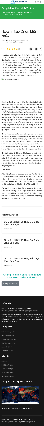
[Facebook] (35, 2)
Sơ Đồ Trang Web (7, 372)
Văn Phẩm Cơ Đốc (7, 351)
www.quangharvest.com (9, 311)
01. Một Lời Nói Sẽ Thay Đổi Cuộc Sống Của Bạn (21, 223)
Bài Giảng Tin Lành (7, 365)
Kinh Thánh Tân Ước (8, 335)
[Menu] (4, 2)
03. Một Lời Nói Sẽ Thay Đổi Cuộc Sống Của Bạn (21, 259)
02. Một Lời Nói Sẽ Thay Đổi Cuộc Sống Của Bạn (21, 241)
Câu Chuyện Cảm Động (9, 339)
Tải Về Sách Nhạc (7, 369)
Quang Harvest (30, 422)
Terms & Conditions (8, 376)
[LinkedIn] (36, 49)
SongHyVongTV (10, 283)
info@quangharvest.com (30, 311)
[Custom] (40, 2)
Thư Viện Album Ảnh (8, 343)
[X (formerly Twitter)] (40, 49)
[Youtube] (38, 2)
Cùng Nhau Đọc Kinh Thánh (21, 41)
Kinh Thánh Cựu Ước (8, 332)
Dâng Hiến (5, 361)
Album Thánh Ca (7, 347)
